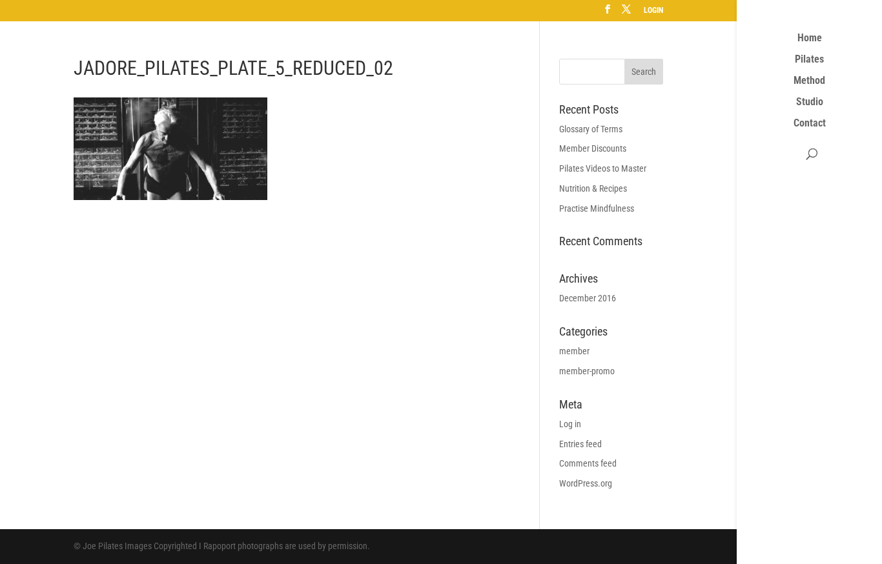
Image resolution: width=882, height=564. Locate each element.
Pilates (809, 60)
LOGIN (653, 10)
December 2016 (587, 298)
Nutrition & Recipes (593, 188)
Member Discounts (592, 148)
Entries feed (580, 444)
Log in (570, 424)
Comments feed (588, 463)
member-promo (587, 371)
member (574, 351)
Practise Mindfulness (596, 208)
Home (809, 39)
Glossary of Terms (590, 129)
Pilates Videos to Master (602, 168)
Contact (810, 124)
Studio (809, 102)
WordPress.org (585, 483)
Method (809, 81)
